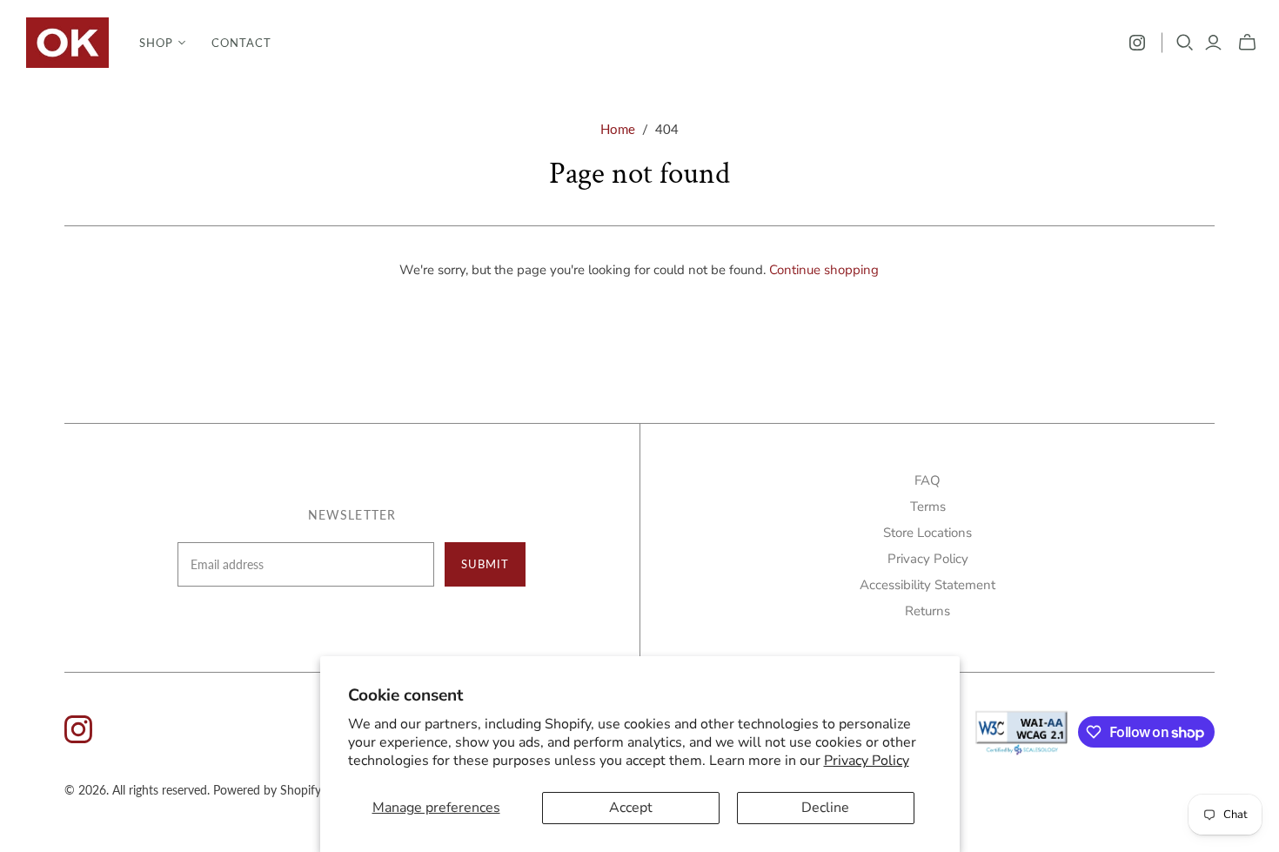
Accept (631, 807)
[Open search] (1185, 42)
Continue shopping (824, 269)
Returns (927, 611)
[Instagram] (1137, 42)
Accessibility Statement (927, 585)
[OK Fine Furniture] (67, 42)
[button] (162, 43)
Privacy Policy (866, 760)
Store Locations (927, 532)
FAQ (927, 480)
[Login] (1213, 42)
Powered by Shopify (267, 789)
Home (617, 129)
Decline (825, 807)
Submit (485, 564)
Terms (928, 506)
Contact (241, 43)
